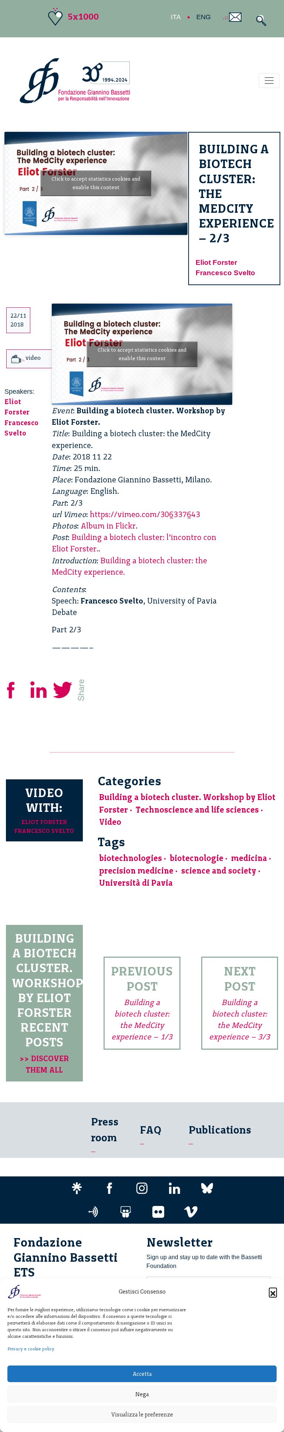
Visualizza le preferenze (142, 1414)
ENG (203, 17)
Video (110, 822)
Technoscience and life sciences (197, 810)
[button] (273, 1291)
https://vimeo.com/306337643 (145, 514)
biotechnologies (130, 858)
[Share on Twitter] (63, 689)
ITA (176, 17)
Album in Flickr (108, 525)
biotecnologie (196, 858)
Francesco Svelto (225, 273)
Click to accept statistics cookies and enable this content (95, 183)
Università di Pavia (136, 883)
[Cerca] (259, 20)
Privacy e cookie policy (30, 1348)
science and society (218, 871)
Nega (142, 1394)
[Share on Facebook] (16, 689)
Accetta (142, 1374)
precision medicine (136, 871)
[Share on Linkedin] (39, 689)
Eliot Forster (216, 262)
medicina (249, 858)
